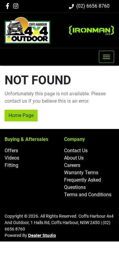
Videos (12, 158)
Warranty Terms (81, 172)
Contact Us (76, 150)
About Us (74, 158)
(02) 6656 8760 (93, 6)
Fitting (11, 165)
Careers (72, 165)
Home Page (21, 115)
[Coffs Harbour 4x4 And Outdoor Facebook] (9, 6)
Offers (11, 150)
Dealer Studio (42, 236)
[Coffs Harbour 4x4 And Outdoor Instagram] (17, 6)
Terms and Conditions (87, 194)
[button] (106, 57)
